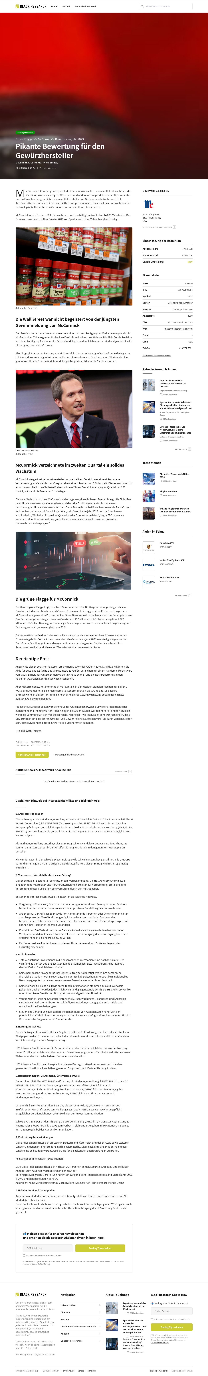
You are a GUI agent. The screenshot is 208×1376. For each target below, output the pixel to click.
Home (54, 6)
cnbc (30, 453)
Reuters (32, 308)
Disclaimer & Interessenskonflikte (157, 355)
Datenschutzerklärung (41, 1264)
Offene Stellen (68, 1371)
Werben (81, 1371)
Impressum (92, 1371)
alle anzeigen (121, 771)
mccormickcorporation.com (179, 328)
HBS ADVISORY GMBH (31, 1371)
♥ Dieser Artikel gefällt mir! (32, 754)
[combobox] (166, 6)
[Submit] (142, 6)
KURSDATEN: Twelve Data (159, 1371)
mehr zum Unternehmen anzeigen (157, 227)
